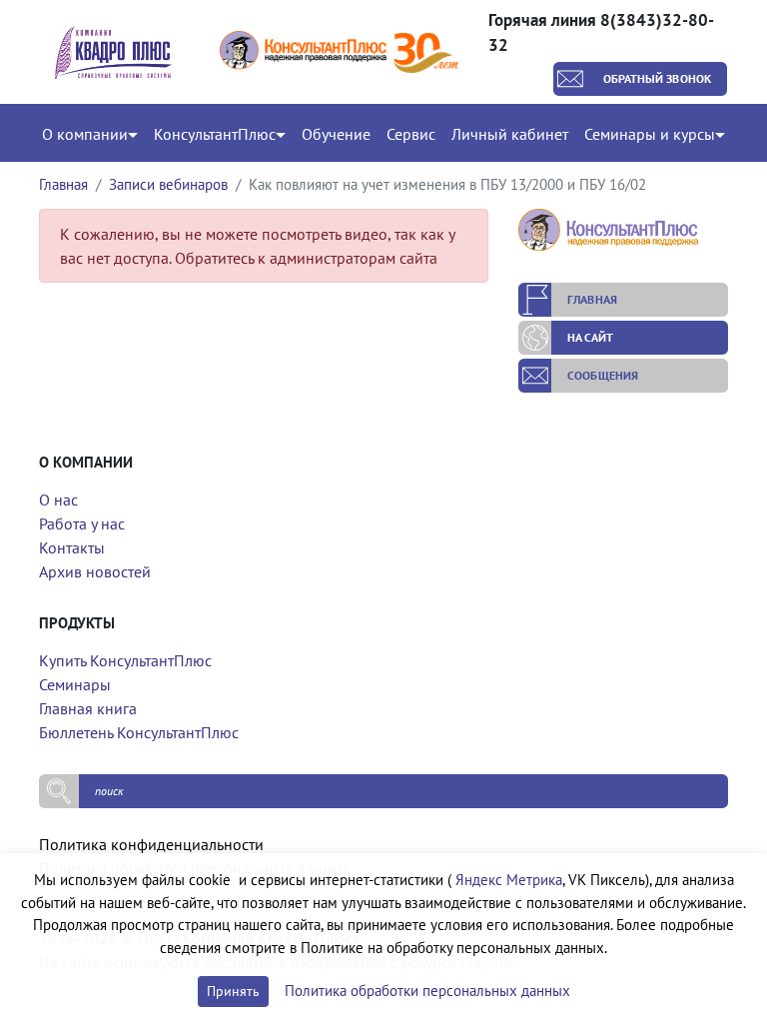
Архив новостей (95, 571)
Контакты (72, 547)
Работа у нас (82, 523)
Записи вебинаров (168, 184)
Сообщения (602, 375)
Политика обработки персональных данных (427, 990)
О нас (58, 500)
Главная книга (88, 708)
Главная (63, 184)
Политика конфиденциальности (151, 844)
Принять (233, 991)
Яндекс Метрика (508, 879)
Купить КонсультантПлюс (125, 660)
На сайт (590, 337)
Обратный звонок (657, 78)
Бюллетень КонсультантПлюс (139, 732)
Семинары (75, 684)
